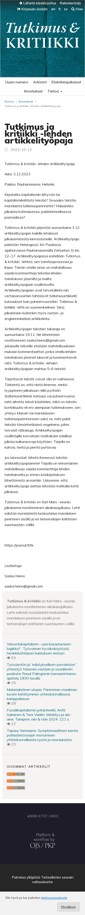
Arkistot (40, 82)
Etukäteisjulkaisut (66, 82)
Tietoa (53, 91)
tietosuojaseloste (54, 898)
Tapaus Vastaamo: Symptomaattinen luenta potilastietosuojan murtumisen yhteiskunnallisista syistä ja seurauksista (42, 735)
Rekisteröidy (70, 3)
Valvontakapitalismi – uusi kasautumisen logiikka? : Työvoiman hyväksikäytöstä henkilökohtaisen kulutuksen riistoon (39, 648)
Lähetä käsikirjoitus (39, 3)
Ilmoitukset (33, 91)
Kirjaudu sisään (34, 9)
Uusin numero (16, 82)
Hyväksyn (68, 907)
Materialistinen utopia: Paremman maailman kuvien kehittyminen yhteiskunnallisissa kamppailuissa (42, 694)
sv (66, 9)
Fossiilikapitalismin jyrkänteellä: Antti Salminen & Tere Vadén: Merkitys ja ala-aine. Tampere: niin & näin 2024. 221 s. (39, 714)
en (53, 9)
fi (59, 9)
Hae (79, 9)
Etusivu (9, 101)
